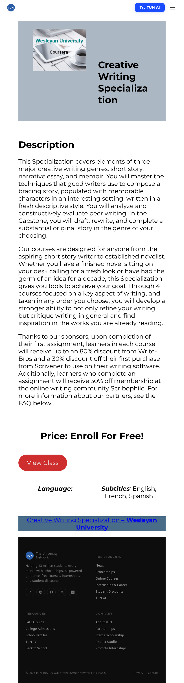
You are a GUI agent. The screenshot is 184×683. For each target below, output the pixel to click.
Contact (153, 673)
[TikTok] (30, 592)
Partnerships (105, 628)
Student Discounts (109, 591)
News (100, 565)
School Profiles (36, 635)
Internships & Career (111, 585)
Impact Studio (106, 641)
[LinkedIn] (73, 592)
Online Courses (107, 578)
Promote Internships (111, 648)
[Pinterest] (40, 592)
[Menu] (172, 7)
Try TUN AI (150, 7)
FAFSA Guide (35, 622)
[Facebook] (51, 592)
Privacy (138, 673)
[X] (62, 592)
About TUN (104, 622)
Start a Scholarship (110, 635)
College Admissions (40, 628)
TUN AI (101, 598)
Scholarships (105, 572)
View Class (43, 462)
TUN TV (31, 641)
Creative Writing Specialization (92, 523)
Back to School (36, 648)
